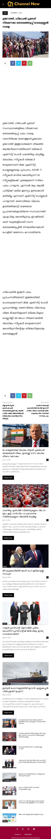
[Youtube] (34, 829)
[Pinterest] (24, 63)
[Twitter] (18, 63)
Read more (8, 478)
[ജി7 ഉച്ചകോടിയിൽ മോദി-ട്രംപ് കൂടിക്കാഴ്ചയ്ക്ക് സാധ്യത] (25, 556)
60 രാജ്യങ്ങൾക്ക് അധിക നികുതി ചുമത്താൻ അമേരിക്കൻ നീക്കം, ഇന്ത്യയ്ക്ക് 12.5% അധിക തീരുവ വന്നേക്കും (23, 453)
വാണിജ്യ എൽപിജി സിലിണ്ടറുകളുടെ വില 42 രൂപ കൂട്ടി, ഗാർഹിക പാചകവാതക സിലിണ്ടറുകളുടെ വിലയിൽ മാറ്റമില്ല (23, 513)
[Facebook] (12, 63)
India (5, 13)
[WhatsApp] (29, 63)
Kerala (5, 794)
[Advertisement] (25, 95)
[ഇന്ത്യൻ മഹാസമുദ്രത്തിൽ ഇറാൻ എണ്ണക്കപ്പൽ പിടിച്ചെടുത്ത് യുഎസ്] (25, 673)
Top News (6, 684)
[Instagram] (23, 829)
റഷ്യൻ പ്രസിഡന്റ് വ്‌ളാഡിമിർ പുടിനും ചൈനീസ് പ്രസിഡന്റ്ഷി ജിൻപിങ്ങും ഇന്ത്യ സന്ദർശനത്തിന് (22, 631)
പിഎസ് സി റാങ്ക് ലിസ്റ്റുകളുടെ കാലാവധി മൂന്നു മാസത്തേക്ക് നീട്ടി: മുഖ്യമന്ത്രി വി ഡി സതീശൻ (31, 802)
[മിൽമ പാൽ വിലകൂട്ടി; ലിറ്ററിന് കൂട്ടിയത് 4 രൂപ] (9, 817)
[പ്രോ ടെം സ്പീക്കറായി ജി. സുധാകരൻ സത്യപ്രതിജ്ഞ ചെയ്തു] (9, 790)
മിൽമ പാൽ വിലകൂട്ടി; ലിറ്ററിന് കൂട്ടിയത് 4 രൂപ (31, 814)
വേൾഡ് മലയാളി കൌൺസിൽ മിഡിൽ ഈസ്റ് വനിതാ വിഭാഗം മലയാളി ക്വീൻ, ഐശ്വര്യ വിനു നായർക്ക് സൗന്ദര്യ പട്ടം (37, 411)
